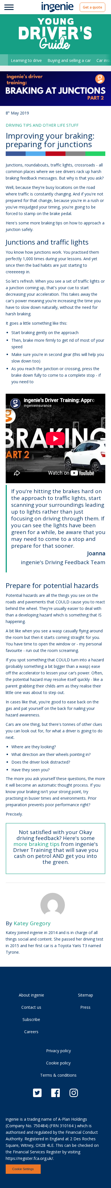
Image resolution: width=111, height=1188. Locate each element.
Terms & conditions (58, 1075)
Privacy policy (58, 1050)
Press (85, 1007)
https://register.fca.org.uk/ (29, 1158)
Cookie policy (58, 1063)
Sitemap (85, 995)
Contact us (31, 1007)
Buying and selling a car (69, 60)
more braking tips (36, 844)
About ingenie (31, 995)
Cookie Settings (23, 1169)
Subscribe (31, 1019)
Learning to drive (26, 60)
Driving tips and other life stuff (42, 125)
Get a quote (92, 7)
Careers (31, 1031)
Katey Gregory (32, 923)
